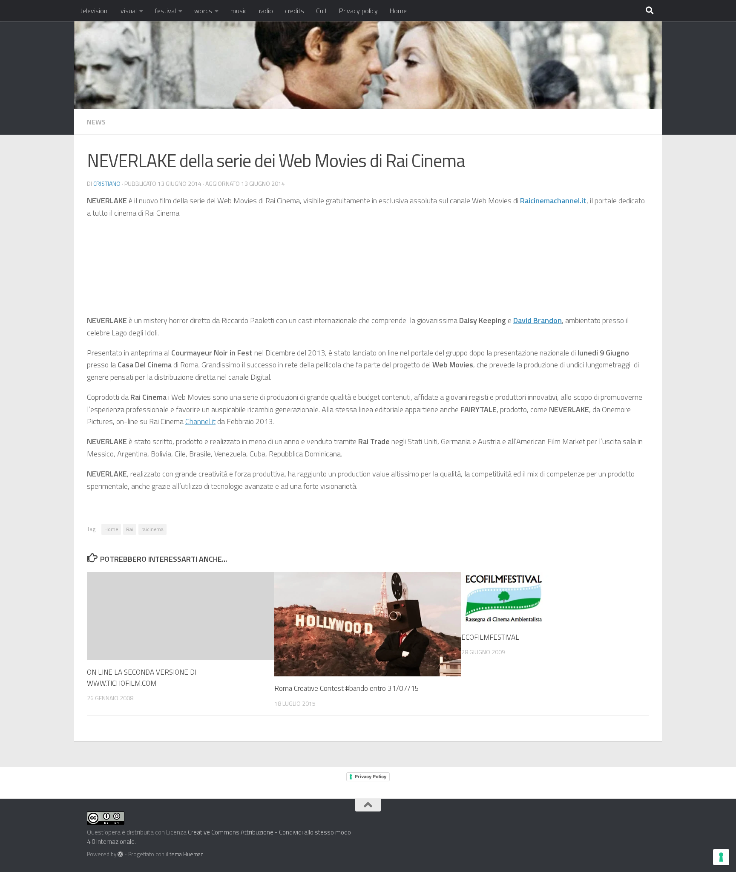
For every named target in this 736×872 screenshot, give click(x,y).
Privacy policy (358, 11)
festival (165, 11)
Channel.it (200, 421)
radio (266, 11)
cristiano (107, 183)
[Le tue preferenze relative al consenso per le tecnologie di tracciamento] (721, 857)
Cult (321, 11)
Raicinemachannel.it (553, 200)
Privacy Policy (370, 777)
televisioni (94, 11)
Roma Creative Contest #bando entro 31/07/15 (346, 688)
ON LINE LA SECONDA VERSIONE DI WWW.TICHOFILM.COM (141, 678)
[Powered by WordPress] (120, 854)
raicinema (152, 529)
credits (294, 11)
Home (398, 11)
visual (129, 11)
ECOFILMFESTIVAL (490, 637)
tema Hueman (187, 854)
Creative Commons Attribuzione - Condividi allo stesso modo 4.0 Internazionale (219, 837)
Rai (129, 529)
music (238, 11)
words (203, 11)
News (96, 122)
